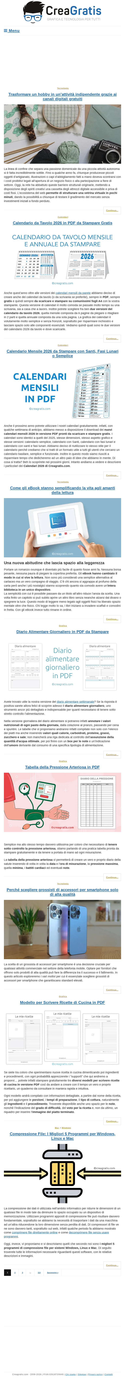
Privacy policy (95, 1374)
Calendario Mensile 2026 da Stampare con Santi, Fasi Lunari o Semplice (62, 353)
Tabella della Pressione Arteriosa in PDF (62, 767)
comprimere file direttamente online (35, 1232)
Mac (57, 1128)
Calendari (63, 217)
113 (39, 1273)
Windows (66, 1128)
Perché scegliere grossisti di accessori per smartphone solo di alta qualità (62, 892)
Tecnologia (63, 88)
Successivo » (52, 1273)
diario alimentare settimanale (75, 701)
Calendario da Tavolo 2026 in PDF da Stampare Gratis (62, 223)
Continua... (112, 210)
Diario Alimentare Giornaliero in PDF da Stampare (62, 631)
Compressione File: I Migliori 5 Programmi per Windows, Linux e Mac (62, 1136)
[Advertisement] (62, 59)
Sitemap (82, 1374)
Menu (13, 31)
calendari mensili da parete (73, 293)
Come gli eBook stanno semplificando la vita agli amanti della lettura (62, 490)
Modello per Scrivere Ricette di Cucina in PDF (62, 1002)
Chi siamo (70, 1374)
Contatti (109, 1374)
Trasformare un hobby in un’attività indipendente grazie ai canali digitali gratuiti (62, 96)
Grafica (63, 626)
